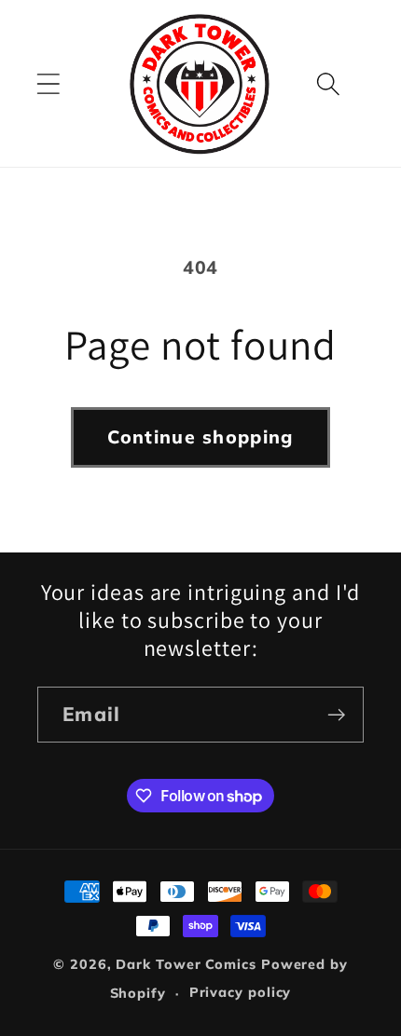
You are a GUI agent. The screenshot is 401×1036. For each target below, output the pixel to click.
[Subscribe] (336, 715)
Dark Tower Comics (186, 964)
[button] (48, 83)
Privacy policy (240, 992)
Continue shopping (200, 436)
